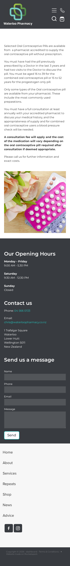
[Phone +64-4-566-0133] (62, 10)
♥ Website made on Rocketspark (34, 553)
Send (11, 435)
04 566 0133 (22, 311)
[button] (54, 18)
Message (9, 409)
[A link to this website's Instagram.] (18, 528)
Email (7, 396)
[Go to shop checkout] (62, 18)
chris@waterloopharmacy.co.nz (25, 322)
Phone (8, 384)
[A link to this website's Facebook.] (9, 528)
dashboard (31, 551)
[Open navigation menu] (54, 10)
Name (8, 371)
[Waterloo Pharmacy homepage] (27, 14)
